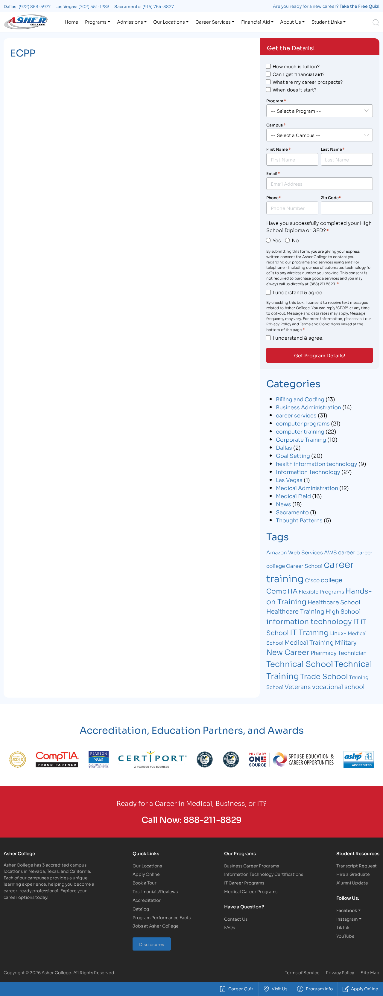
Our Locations (169, 21)
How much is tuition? (296, 66)
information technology (309, 621)
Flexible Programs (321, 591)
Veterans (298, 686)
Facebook (346, 910)
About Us (290, 21)
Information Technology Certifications (263, 874)
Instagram (347, 919)
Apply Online (146, 874)
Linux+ (338, 633)
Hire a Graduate (353, 874)
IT (356, 621)
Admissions (130, 21)
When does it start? (294, 89)
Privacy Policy (340, 972)
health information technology (316, 463)
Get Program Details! (319, 355)
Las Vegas (289, 479)
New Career (287, 651)
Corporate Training (301, 439)
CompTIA (281, 590)
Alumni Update (352, 882)
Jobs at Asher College (156, 925)
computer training (300, 431)
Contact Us (235, 919)
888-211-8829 (212, 819)
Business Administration (308, 407)
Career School (304, 565)
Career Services (213, 21)
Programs (96, 21)
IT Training (309, 631)
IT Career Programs (244, 882)
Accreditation (147, 900)
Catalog (141, 908)
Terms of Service (302, 972)
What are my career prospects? (308, 81)
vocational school (338, 686)
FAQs (229, 927)
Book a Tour (144, 882)
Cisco (312, 580)
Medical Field (293, 496)
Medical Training (309, 641)
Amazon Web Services (294, 552)
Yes (277, 240)
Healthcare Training (295, 611)
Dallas (284, 447)
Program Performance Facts (162, 917)
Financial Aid (255, 21)
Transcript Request (356, 865)
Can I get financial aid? (298, 74)
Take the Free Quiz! (359, 6)
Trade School (324, 676)
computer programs (303, 423)
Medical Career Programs (250, 891)
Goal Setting (293, 455)
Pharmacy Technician (339, 652)
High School (343, 611)
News (283, 504)
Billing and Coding (300, 399)
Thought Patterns (299, 520)
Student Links (326, 21)
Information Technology (308, 471)
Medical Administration (307, 488)
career (346, 552)
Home (71, 21)
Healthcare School (334, 602)
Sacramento (292, 512)
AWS (330, 552)
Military (346, 642)
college (331, 579)
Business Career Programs (251, 865)
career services (296, 415)
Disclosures (151, 944)
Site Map (370, 972)
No (295, 240)
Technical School (299, 663)
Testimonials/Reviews (155, 891)
